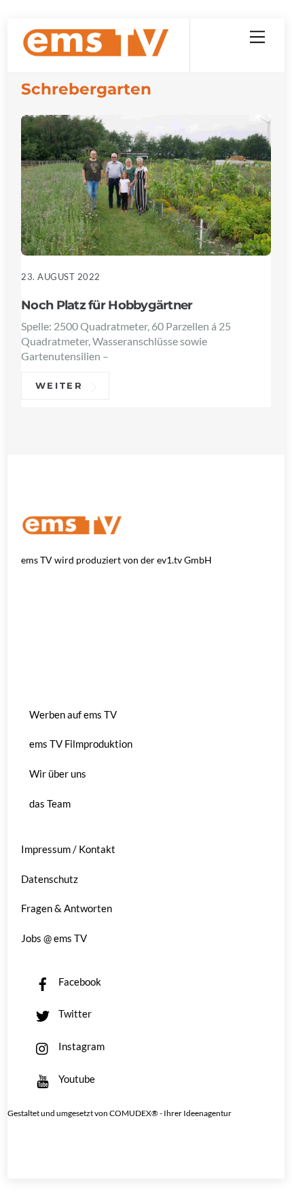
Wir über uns (57, 773)
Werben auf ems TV (73, 714)
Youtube (75, 1079)
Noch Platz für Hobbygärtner (106, 305)
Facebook (78, 981)
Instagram (80, 1046)
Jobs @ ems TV (54, 938)
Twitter (74, 1013)
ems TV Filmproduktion (80, 744)
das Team (50, 803)
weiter (59, 386)
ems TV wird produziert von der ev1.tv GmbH (116, 560)
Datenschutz (49, 879)
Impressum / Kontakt (68, 849)
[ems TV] (95, 51)
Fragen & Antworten (66, 908)
